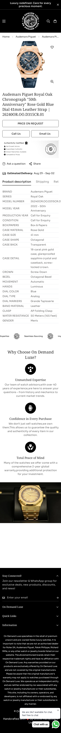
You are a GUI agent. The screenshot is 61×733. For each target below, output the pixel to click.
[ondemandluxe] (30, 21)
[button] (55, 21)
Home (6, 36)
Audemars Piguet (26, 36)
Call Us (16, 133)
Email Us (45, 133)
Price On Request (30, 123)
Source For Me (30, 553)
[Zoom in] (52, 81)
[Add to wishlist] (52, 47)
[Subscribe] (55, 597)
